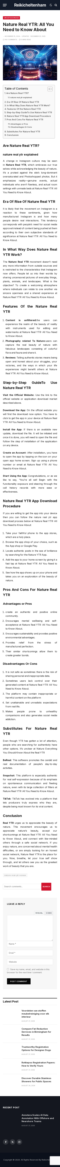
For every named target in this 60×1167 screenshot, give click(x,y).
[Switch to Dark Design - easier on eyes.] (51, 5)
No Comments (11, 39)
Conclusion (13, 135)
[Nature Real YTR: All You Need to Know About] (30, 62)
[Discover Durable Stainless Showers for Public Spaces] (11, 1081)
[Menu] (5, 5)
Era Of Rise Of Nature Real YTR (23, 102)
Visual (39, 913)
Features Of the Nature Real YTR (24, 109)
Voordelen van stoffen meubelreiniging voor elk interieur (35, 1013)
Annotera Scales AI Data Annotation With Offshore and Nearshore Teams (38, 1118)
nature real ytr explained (21, 97)
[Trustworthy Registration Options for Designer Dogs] (11, 1050)
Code (49, 913)
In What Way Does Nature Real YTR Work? (28, 105)
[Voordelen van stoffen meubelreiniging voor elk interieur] (11, 1014)
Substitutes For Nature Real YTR (23, 131)
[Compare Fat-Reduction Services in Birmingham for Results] (11, 1032)
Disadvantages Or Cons (21, 127)
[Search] (55, 5)
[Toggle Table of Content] (48, 89)
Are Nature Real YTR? (17, 93)
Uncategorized (11, 18)
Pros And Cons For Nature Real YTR (25, 119)
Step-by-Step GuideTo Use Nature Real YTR (29, 112)
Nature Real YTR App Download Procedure (29, 116)
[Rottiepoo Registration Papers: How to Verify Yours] (11, 1066)
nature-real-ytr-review (15, 875)
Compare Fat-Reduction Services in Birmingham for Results (36, 1031)
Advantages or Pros (19, 124)
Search (46, 887)
